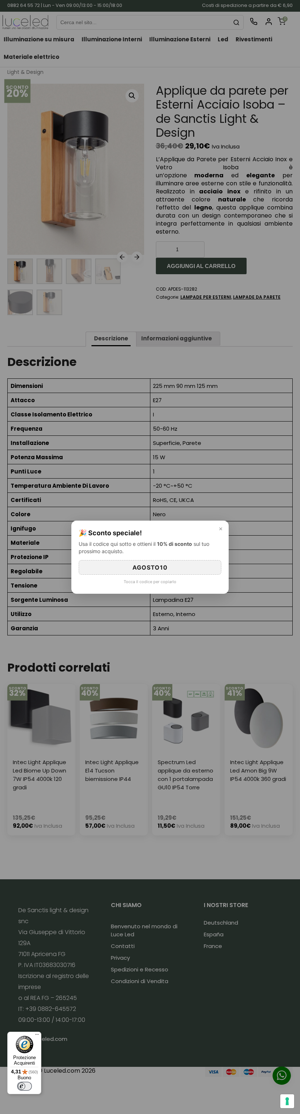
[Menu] (37, 1036)
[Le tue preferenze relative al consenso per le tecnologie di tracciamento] (287, 1101)
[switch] (24, 1086)
